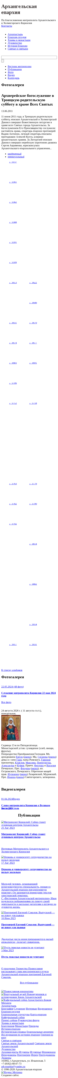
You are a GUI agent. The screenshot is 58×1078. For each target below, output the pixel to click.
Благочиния (7, 1026)
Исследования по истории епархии (20, 1034)
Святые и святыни (18, 48)
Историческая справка (13, 1031)
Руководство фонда (28, 1020)
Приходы (34, 1026)
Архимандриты (9, 1052)
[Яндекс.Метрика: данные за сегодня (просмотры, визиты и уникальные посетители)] (11, 1072)
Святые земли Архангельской (17, 1043)
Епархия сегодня (17, 37)
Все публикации (29, 982)
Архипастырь (15, 34)
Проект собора (9, 1020)
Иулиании (13, 774)
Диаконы (6, 1057)
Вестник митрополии (19, 66)
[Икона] (11, 739)
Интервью (31, 1008)
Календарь (13, 78)
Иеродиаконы (8, 1055)
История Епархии (17, 45)
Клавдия (19, 762)
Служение (19, 1008)
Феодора (39, 765)
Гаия (19, 759)
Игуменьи (35, 1052)
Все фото (6, 702)
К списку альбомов (11, 670)
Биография (7, 1008)
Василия (51, 765)
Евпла (19, 756)
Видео (11, 75)
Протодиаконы (47, 1055)
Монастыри (21, 1026)
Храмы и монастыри (19, 40)
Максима (31, 762)
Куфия (20, 765)
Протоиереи (23, 1055)
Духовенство (15, 43)
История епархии (10, 1029)
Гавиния (45, 759)
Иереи (34, 1055)
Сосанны (43, 756)
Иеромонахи (49, 1052)
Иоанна (11, 777)
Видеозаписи (45, 1008)
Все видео (6, 808)
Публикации (15, 69)
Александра (7, 765)
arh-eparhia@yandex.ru (13, 1066)
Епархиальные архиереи (40, 1031)
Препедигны (44, 762)
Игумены (24, 1052)
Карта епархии (38, 1014)
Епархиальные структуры (15, 1014)
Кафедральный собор (13, 1017)
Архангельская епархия (19, 9)
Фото (11, 72)
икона (27, 756)
